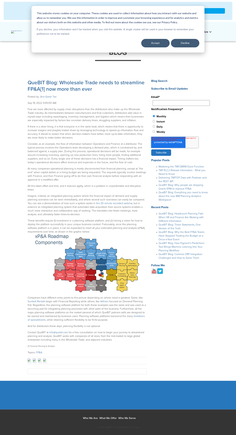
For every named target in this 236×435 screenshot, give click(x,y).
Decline (185, 42)
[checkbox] (179, 124)
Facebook (88, 397)
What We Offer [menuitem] (108, 418)
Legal (136, 427)
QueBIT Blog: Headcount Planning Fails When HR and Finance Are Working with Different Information (181, 217)
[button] (217, 31)
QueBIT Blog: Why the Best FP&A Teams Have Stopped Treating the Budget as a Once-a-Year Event (181, 236)
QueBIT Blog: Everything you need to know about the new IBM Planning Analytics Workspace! (183, 196)
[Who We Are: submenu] (210, 32)
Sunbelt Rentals (36, 301)
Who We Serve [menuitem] (127, 418)
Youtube (129, 397)
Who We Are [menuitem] (90, 418)
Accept (155, 42)
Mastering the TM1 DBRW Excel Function (181, 166)
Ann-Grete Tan (48, 96)
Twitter (115, 397)
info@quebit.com (58, 332)
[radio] (179, 116)
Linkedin (102, 397)
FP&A (39, 352)
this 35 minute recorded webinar (114, 203)
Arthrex (104, 301)
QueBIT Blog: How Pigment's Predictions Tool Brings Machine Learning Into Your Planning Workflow (181, 247)
